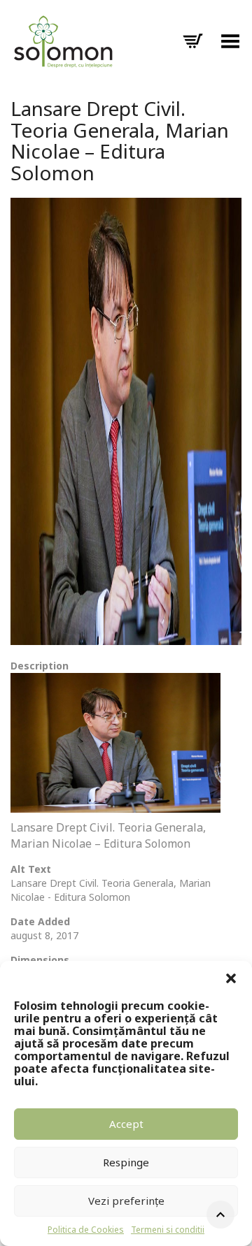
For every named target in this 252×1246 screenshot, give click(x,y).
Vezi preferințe (126, 1201)
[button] (231, 978)
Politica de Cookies (86, 1230)
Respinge (126, 1162)
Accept (126, 1124)
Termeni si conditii (167, 1230)
